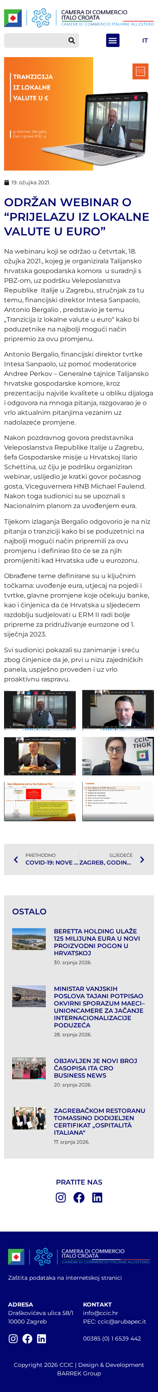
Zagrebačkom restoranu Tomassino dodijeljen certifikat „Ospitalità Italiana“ (99, 1121)
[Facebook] (79, 1197)
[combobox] (34, 40)
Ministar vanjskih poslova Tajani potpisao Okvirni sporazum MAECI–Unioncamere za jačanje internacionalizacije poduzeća (99, 1007)
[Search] (71, 40)
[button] (113, 40)
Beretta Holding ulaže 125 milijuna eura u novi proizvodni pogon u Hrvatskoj (97, 942)
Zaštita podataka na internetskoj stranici (65, 1277)
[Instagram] (60, 1197)
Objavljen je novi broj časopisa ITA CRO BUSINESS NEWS (95, 1068)
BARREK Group (79, 1373)
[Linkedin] (97, 1197)
